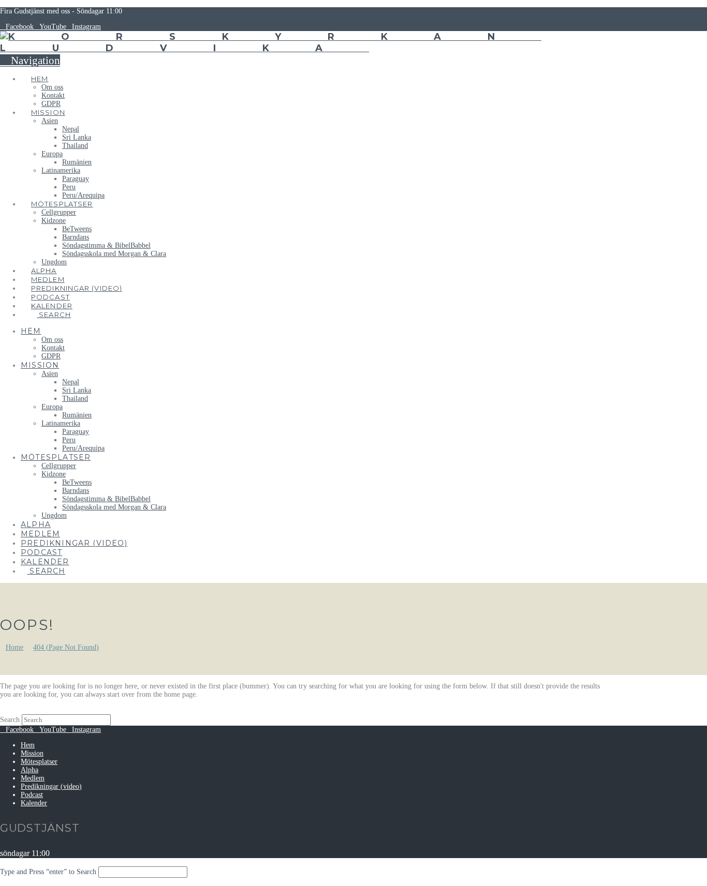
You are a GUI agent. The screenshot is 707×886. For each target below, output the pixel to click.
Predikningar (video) (51, 786)
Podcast (32, 795)
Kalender (34, 803)
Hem (28, 745)
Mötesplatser (39, 761)
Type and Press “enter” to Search (48, 872)
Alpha (29, 770)
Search (10, 720)
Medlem (33, 778)
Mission (32, 753)
